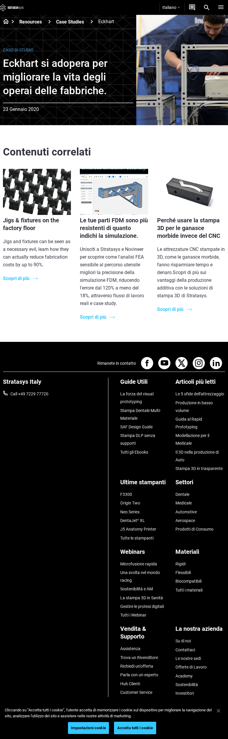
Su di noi (183, 641)
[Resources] (49, 21)
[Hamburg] (221, 7)
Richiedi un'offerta (136, 666)
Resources (30, 22)
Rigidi (180, 564)
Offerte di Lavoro (191, 667)
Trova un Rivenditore (139, 657)
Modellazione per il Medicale (192, 439)
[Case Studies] (91, 21)
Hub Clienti (130, 683)
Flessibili (183, 572)
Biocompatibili (188, 581)
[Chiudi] (218, 710)
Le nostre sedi (188, 658)
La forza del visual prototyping (136, 397)
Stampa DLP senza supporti (137, 439)
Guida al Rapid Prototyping (188, 423)
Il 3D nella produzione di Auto (197, 456)
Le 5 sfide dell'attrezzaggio (199, 393)
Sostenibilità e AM (136, 589)
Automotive (186, 512)
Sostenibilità (186, 684)
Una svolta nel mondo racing (140, 576)
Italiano (169, 7)
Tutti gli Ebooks (134, 452)
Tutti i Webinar (133, 615)
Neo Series (130, 512)
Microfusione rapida (138, 564)
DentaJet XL (132, 520)
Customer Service (136, 692)
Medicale (183, 503)
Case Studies (70, 22)
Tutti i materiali (188, 590)
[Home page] (4, 22)
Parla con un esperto (139, 674)
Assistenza (130, 648)
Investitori (184, 693)
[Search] (207, 7)
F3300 (126, 494)
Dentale (182, 494)
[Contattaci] (192, 7)
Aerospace (185, 520)
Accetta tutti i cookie (135, 728)
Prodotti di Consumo (194, 529)
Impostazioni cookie (88, 728)
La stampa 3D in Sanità (141, 597)
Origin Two (130, 503)
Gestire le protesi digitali (142, 606)
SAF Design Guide (136, 426)
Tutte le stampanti (136, 538)
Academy (184, 676)
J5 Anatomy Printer (138, 529)
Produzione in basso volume (194, 406)
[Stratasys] (12, 7)
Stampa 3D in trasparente (199, 468)
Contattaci (185, 649)
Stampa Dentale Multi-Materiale (140, 414)
